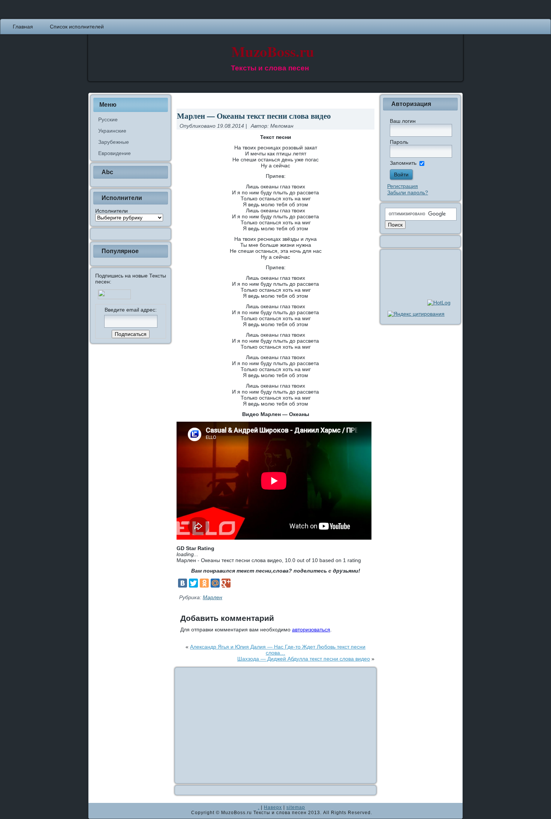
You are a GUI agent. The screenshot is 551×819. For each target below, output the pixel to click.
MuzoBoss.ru (272, 51)
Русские (108, 119)
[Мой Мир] (215, 583)
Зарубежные (113, 142)
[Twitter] (193, 583)
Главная (23, 27)
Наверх (273, 807)
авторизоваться (311, 630)
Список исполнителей (77, 27)
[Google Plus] (226, 583)
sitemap (295, 807)
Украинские (112, 131)
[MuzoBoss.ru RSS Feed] (96, 811)
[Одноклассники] (204, 583)
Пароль (399, 142)
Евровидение (114, 153)
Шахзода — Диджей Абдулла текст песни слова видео (303, 659)
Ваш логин (403, 121)
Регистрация (402, 186)
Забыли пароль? (407, 192)
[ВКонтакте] (182, 583)
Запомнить (403, 163)
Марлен (212, 597)
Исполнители (111, 211)
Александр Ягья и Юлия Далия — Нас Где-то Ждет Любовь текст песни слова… (277, 650)
